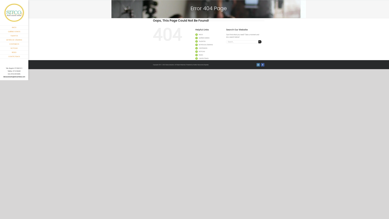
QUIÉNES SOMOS (204, 38)
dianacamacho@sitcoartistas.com (14, 77)
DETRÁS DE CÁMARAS (206, 45)
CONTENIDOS (203, 48)
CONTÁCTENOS (203, 58)
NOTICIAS (202, 51)
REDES (201, 55)
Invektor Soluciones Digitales (201, 64)
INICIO (201, 34)
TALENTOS (202, 41)
